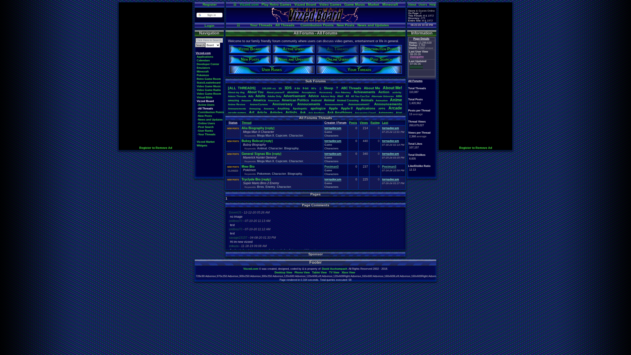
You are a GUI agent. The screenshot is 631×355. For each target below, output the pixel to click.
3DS (288, 88)
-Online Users (206, 123)
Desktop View (283, 272)
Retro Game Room (209, 78)
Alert (340, 96)
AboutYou (255, 92)
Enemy (270, 187)
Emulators (203, 67)
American (274, 100)
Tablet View (319, 272)
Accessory (325, 92)
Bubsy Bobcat (252, 141)
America (259, 100)
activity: (397, 92)
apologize (318, 108)
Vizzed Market (206, 141)
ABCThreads (351, 88)
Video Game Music (209, 86)
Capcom (281, 135)
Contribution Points (317, 25)
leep (328, 88)
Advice (313, 96)
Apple (333, 108)
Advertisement (294, 96)
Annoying (255, 108)
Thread (246, 122)
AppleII (347, 108)
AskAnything (316, 112)
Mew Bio (248, 166)
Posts (353, 122)
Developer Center (208, 64)
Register (210, 4)
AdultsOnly (274, 96)
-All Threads (205, 108)
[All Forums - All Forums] (315, 21)
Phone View (302, 272)
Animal (329, 100)
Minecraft (390, 4)
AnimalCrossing (348, 100)
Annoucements (308, 104)
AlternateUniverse (382, 96)
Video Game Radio (209, 90)
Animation (382, 100)
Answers (269, 108)
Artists (291, 112)
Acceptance (309, 92)
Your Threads (261, 25)
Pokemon (203, 75)
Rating (375, 122)
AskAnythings (339, 112)
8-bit (306, 88)
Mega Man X (265, 135)
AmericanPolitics (295, 100)
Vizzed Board (305, 4)
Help (432, 4)
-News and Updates (210, 119)
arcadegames (237, 112)
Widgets (202, 145)
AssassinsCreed (365, 112)
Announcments (237, 108)
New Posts (345, 25)
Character (296, 135)
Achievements (364, 92)
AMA (399, 96)
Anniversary (282, 104)
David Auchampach (334, 268)
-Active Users (205, 104)
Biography (291, 148)
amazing (233, 100)
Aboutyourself (275, 92)
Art (251, 112)
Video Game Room (209, 93)
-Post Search (205, 126)
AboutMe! (392, 88)
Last (385, 122)
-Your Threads (206, 134)
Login (209, 26)
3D (280, 88)
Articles (276, 112)
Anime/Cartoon (259, 104)
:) (320, 88)
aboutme (293, 92)
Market (373, 4)
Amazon (246, 100)
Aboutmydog (236, 92)
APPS (381, 108)
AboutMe (372, 88)
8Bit (297, 88)
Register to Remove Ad (155, 148)
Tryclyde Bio (252, 179)
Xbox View (348, 272)
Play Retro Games (276, 4)
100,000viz (269, 88)
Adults (260, 96)
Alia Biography (253, 128)
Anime (396, 100)
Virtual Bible (204, 97)
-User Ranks (205, 130)
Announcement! (358, 104)
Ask (303, 112)
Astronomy (386, 112)
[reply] (269, 128)
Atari (399, 112)
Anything (284, 108)
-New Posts (204, 115)
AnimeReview (236, 104)
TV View (334, 272)
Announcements (388, 104)
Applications (205, 56)
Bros (260, 187)
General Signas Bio (257, 154)
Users (423, 4)
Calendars (203, 60)
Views (364, 122)
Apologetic (300, 108)
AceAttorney (343, 92)
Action (383, 92)
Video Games (330, 4)
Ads (250, 96)
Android (316, 100)
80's (313, 88)
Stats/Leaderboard (209, 82)
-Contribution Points (210, 112)
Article (262, 112)
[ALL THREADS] (242, 88)
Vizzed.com (249, 4)
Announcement (334, 104)
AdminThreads (237, 96)
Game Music (354, 4)
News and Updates (373, 25)
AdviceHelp (328, 96)
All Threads (285, 25)
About (412, 4)
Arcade (395, 108)
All (347, 96)
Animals (367, 100)
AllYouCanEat (360, 96)
